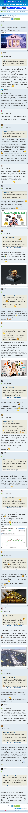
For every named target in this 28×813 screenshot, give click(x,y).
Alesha (5, 421)
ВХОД (24, 7)
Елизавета (6, 330)
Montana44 (6, 732)
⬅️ (16, 11)
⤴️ (10, 11)
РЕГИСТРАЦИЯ (19, 7)
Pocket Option (3, 810)
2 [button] (13, 19)
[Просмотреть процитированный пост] (15, 60)
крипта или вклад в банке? (8, 15)
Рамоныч (6, 295)
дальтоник (6, 60)
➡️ (22, 11)
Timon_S (6, 237)
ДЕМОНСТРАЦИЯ (11, 7)
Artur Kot (6, 559)
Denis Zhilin (7, 775)
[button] (15, 19)
